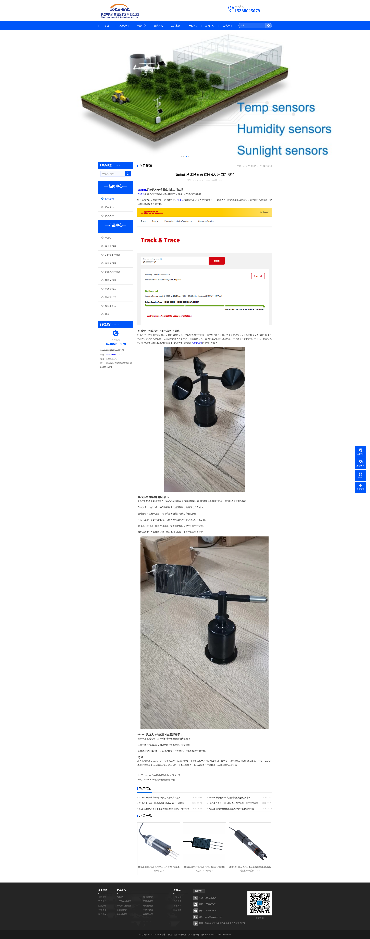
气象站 (108, 238)
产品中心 (141, 25)
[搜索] (269, 25)
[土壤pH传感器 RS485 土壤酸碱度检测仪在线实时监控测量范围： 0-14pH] (250, 844)
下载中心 (192, 25)
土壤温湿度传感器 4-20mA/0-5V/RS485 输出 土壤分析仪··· (159, 869)
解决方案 (158, 25)
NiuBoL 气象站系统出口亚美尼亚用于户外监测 (160, 798)
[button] (181, 156)
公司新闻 (109, 199)
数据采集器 (110, 306)
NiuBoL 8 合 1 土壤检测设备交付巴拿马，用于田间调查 (233, 803)
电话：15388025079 (207, 904)
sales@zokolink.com (114, 355)
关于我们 (124, 25)
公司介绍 (102, 897)
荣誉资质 (102, 910)
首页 (106, 25)
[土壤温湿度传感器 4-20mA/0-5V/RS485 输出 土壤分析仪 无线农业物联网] (158, 844)
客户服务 (102, 914)
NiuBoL (142, 189)
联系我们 (227, 25)
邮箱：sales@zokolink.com (210, 917)
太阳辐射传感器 (112, 255)
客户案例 (175, 25)
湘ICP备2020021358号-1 (211, 935)
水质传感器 (110, 289)
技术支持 (109, 216)
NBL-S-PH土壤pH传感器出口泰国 (160, 780)
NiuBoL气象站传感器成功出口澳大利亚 (162, 775)
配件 (107, 314)
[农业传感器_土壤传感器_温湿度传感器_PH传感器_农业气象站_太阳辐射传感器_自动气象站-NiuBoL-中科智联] (120, 11)
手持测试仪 (110, 297)
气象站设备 (197, 343)
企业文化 (102, 906)
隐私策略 (177, 910)
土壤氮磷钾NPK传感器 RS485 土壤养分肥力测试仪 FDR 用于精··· (204, 869)
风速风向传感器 (112, 272)
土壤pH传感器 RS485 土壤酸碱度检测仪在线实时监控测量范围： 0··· (250, 869)
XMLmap (226, 935)
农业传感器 (110, 246)
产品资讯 (109, 207)
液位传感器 (122, 914)
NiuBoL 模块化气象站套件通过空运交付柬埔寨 (229, 798)
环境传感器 (110, 280)
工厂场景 (102, 901)
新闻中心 (209, 25)
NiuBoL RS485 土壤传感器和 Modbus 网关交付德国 (161, 803)
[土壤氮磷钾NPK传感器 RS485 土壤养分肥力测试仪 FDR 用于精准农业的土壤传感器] (204, 844)
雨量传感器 (110, 263)
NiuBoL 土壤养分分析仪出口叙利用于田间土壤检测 (231, 809)
